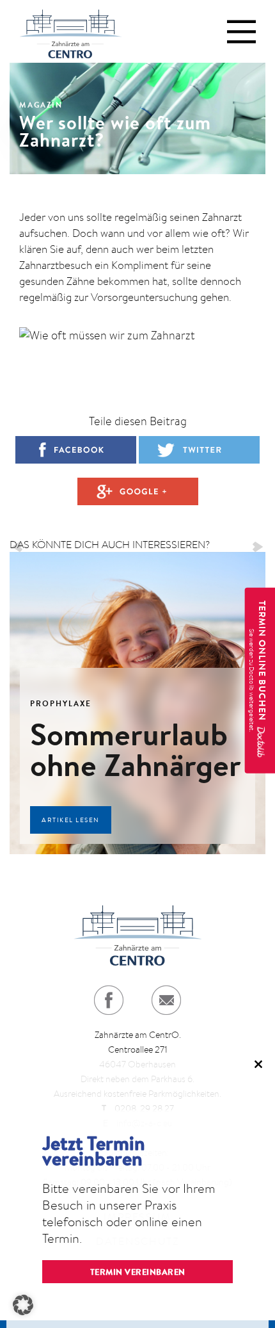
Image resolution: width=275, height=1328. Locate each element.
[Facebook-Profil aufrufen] (108, 1000)
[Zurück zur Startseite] (70, 31)
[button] (23, 1305)
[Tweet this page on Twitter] (199, 450)
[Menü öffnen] (241, 32)
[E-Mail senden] (166, 1000)
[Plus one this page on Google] (137, 491)
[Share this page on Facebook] (75, 450)
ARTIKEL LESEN (71, 820)
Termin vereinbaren (137, 1271)
